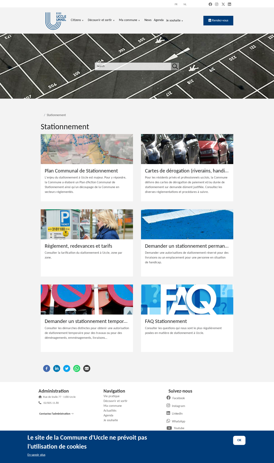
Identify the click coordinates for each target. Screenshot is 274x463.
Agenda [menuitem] (159, 20)
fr (176, 4)
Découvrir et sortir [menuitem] (100, 20)
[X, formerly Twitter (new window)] (223, 5)
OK (239, 440)
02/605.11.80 (51, 403)
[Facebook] (46, 368)
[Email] (86, 368)
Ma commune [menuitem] (128, 20)
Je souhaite (173, 21)
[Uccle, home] (56, 20)
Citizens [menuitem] (76, 20)
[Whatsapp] (76, 368)
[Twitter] (66, 368)
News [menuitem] (147, 20)
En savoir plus (36, 455)
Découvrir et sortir (117, 401)
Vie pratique (113, 396)
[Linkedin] (56, 368)
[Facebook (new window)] (210, 5)
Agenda (110, 415)
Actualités (111, 410)
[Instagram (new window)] (216, 5)
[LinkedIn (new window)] (229, 5)
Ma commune (114, 406)
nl (185, 4)
